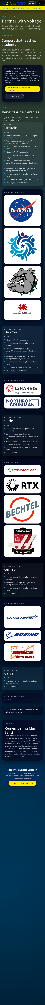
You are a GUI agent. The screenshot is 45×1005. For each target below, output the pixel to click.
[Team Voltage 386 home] (13, 3)
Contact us (14, 96)
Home (5, 16)
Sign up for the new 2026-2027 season (22, 8)
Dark (31, 3)
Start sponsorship (22, 783)
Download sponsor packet (19, 89)
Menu (41, 3)
